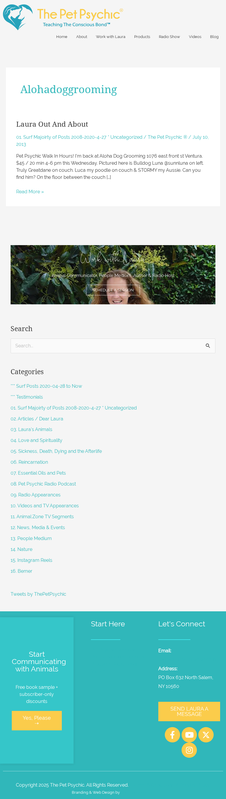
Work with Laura (110, 36)
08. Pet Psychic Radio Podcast (43, 484)
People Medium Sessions (118, 657)
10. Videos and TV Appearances (45, 506)
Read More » (30, 191)
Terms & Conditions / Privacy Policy (171, 785)
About (81, 36)
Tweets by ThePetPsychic (38, 594)
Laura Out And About (52, 124)
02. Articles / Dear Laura (37, 419)
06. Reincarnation (29, 462)
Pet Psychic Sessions (113, 650)
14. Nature (21, 549)
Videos (195, 36)
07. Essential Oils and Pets (38, 473)
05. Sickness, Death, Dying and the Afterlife (56, 451)
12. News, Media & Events (38, 527)
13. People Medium (31, 538)
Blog (214, 36)
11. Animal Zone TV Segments (42, 516)
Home (61, 36)
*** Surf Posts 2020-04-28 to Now (46, 386)
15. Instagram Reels (31, 560)
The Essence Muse (137, 792)
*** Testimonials (27, 397)
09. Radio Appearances (36, 495)
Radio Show (169, 36)
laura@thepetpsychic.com (187, 659)
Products (142, 36)
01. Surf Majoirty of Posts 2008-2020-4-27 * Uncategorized (79, 137)
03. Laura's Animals (31, 429)
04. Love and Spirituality (36, 440)
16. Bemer (21, 571)
